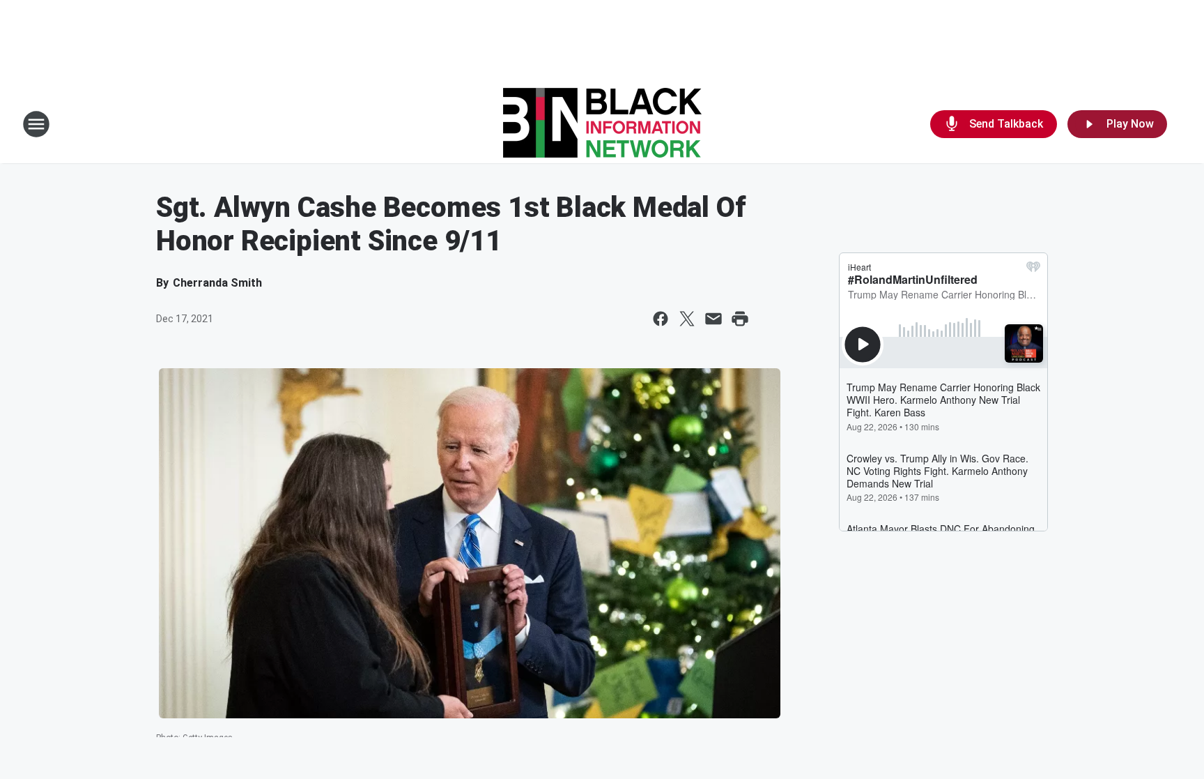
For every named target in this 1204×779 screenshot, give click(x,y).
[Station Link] (602, 124)
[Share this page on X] (687, 318)
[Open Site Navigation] (36, 124)
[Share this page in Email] (713, 318)
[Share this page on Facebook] (660, 318)
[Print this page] (740, 318)
